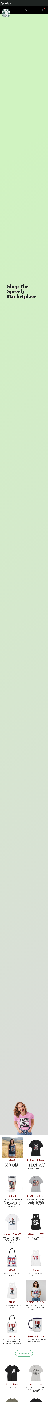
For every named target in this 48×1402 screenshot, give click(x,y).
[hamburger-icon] (44, 3)
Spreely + (6, 3)
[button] (26, 10)
